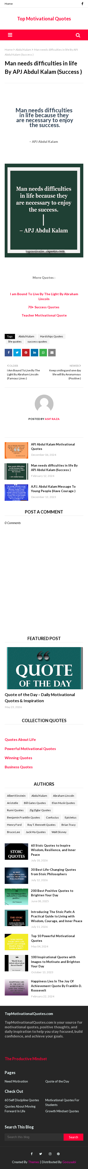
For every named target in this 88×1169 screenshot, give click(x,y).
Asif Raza (52, 419)
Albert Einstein (16, 795)
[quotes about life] (44, 668)
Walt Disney (59, 832)
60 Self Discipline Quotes (22, 1100)
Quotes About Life (20, 739)
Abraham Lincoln (63, 795)
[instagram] (50, 1154)
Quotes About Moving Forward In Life (20, 1109)
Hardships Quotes (51, 336)
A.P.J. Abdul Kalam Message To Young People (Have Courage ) (53, 489)
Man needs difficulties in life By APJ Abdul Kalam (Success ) (54, 468)
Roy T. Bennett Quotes (41, 824)
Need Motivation (16, 1081)
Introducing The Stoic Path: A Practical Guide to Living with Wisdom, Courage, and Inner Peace (56, 916)
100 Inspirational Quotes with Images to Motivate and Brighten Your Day (55, 961)
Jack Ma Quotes (36, 832)
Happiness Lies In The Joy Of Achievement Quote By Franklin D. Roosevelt (56, 985)
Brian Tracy (68, 824)
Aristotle (12, 803)
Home (9, 3)
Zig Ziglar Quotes (40, 810)
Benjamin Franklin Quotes (23, 817)
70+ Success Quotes (44, 307)
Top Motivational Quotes (44, 18)
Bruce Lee (13, 832)
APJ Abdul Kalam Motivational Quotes (53, 446)
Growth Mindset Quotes (62, 1111)
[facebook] (81, 4)
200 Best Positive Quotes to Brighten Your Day (52, 893)
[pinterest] (58, 1154)
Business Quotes (19, 767)
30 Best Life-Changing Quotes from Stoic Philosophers (53, 872)
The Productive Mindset (26, 1058)
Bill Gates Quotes (35, 803)
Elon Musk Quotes (63, 803)
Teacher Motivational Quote (44, 315)
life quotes (15, 341)
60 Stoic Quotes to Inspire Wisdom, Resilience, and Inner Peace (53, 850)
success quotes (37, 341)
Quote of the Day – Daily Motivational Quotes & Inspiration (40, 697)
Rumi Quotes (15, 810)
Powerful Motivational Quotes (30, 749)
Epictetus (71, 817)
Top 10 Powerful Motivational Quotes (53, 938)
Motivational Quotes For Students (62, 1102)
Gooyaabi (69, 1162)
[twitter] (40, 1154)
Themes (33, 1162)
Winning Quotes (18, 758)
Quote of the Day (57, 1081)
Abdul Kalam (23, 49)
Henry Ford (14, 824)
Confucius (52, 817)
